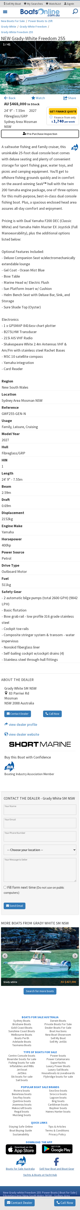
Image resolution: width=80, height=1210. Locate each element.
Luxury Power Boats (58, 1066)
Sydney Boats (21, 1020)
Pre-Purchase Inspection (41, 134)
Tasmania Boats (21, 1045)
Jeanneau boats (22, 1104)
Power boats (58, 1055)
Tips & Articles (57, 1126)
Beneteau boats (22, 1094)
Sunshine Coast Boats (21, 1031)
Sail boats (22, 1080)
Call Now (66, 1203)
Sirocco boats (58, 1094)
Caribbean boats (58, 1104)
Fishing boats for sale (22, 1062)
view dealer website (23, 734)
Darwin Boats (58, 1020)
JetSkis (21, 1073)
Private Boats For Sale (58, 1024)
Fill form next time (34, 890)
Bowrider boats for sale (21, 1059)
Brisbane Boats (22, 1024)
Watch (40, 98)
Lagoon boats (58, 1097)
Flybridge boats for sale (58, 1076)
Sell (13, 4)
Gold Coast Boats (21, 1027)
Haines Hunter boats (58, 1111)
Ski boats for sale (22, 1076)
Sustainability (21, 1134)
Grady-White (8, 26)
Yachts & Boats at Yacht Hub (40, 1175)
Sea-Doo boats (58, 1090)
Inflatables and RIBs (22, 1066)
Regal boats (21, 1111)
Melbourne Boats (21, 1034)
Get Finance (63, 111)
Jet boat (22, 1069)
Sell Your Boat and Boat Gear (56, 1169)
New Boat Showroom (58, 1034)
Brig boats (58, 1101)
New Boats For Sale (13, 21)
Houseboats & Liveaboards (58, 1073)
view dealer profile (22, 724)
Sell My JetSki (58, 1041)
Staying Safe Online (21, 1126)
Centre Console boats (21, 1055)
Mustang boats (22, 1115)
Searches (35, 4)
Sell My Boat (58, 1038)
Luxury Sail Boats (58, 1069)
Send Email (16, 906)
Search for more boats (40, 991)
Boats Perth (22, 1038)
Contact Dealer (21, 1203)
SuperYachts (58, 1062)
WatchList (55, 4)
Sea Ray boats (22, 1097)
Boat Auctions (58, 1031)
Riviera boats (22, 1090)
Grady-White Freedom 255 (17, 32)
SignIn (70, 4)
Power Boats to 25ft (40, 21)
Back (11, 98)
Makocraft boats (22, 1108)
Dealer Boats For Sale (58, 1027)
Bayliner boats (58, 1108)
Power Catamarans (58, 1059)
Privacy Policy (57, 1134)
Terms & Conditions (57, 1130)
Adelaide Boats (22, 1041)
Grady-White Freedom (33, 26)
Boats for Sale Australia (20, 1169)
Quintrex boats (22, 1101)
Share (71, 98)
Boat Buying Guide (21, 1130)
